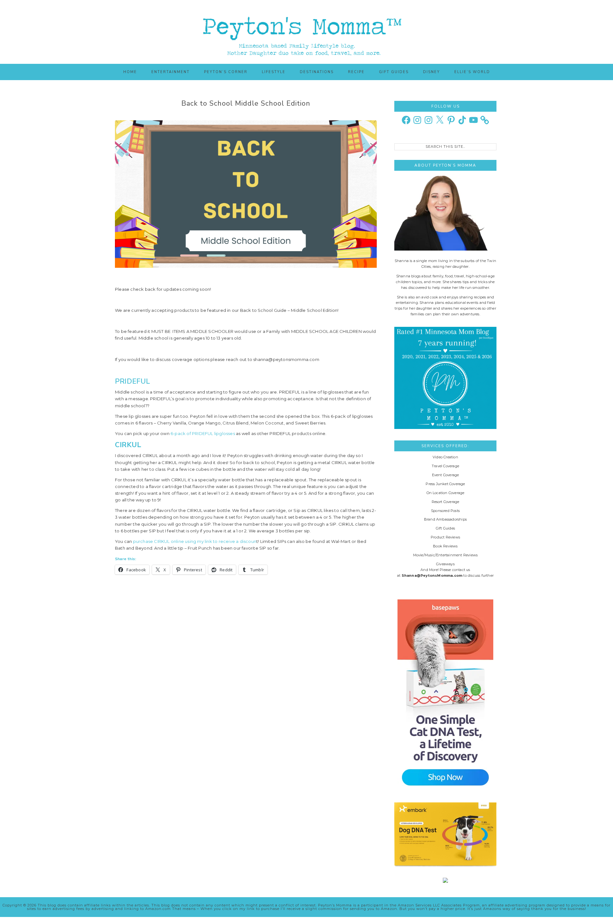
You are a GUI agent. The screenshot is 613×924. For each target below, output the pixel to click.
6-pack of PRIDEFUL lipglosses (202, 433)
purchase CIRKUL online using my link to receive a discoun (194, 541)
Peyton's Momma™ (306, 32)
